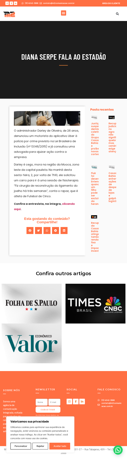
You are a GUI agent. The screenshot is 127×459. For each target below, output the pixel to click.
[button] (63, 13)
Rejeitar (40, 446)
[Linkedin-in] (15, 3)
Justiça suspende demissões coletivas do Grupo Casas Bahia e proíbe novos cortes (98, 139)
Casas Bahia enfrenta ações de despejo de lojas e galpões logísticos (115, 187)
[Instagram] (7, 3)
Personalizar (21, 446)
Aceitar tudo (60, 446)
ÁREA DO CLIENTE (111, 3)
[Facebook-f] (11, 3)
